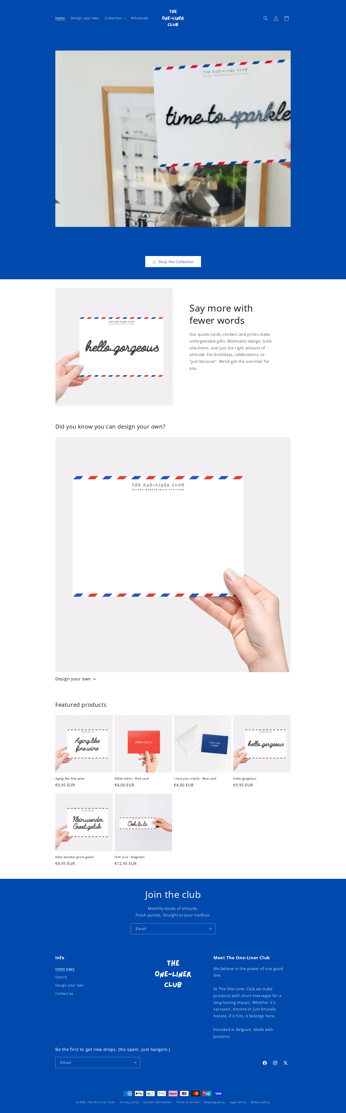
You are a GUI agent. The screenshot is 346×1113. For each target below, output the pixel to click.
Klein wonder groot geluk (74, 857)
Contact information (158, 1102)
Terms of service (187, 1102)
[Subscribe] (210, 928)
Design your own (73, 679)
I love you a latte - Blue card (195, 779)
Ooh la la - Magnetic (130, 857)
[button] (115, 18)
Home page (64, 969)
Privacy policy (129, 1102)
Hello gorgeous (244, 779)
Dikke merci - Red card (132, 779)
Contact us (64, 993)
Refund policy (260, 1102)
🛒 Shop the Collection (173, 261)
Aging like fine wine (69, 779)
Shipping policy (214, 1102)
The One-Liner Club (100, 1102)
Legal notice (238, 1102)
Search (61, 977)
